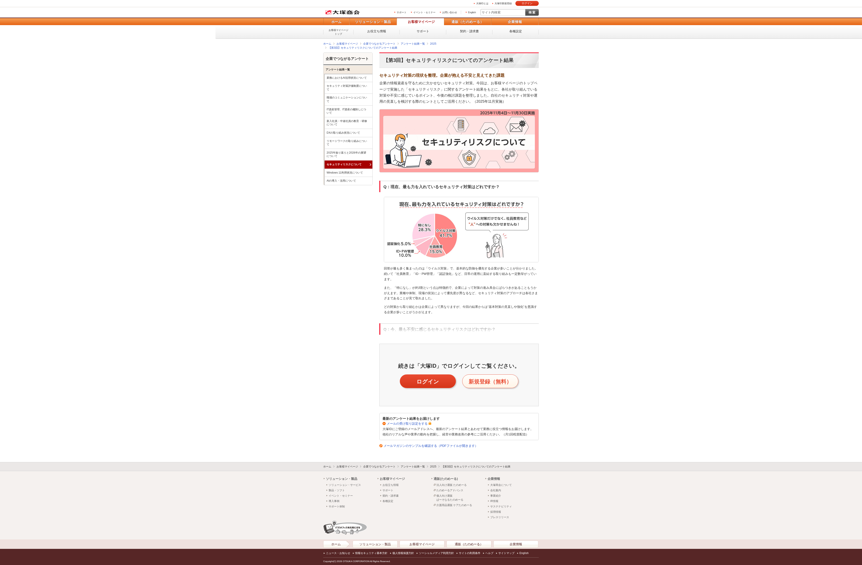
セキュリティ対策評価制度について (347, 87)
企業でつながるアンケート (379, 43)
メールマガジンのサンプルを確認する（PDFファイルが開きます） (431, 446)
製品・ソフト (337, 490)
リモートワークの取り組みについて (347, 142)
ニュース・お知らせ (338, 553)
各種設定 (515, 31)
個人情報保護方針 (403, 553)
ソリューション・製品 (373, 22)
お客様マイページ (421, 22)
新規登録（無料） (490, 381)
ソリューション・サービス (345, 485)
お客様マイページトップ (338, 32)
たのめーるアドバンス (449, 490)
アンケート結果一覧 (413, 43)
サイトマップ (506, 553)
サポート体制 (337, 506)
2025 (433, 43)
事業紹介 (495, 495)
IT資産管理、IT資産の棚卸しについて (346, 111)
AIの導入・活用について (341, 180)
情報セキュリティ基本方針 (371, 553)
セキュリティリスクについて (344, 164)
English (472, 12)
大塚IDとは (482, 3)
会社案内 (495, 490)
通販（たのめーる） (467, 22)
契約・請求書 (469, 31)
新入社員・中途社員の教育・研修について (347, 123)
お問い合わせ (449, 12)
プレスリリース (499, 517)
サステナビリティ (501, 506)
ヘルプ (489, 553)
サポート (402, 12)
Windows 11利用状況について (345, 172)
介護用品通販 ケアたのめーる (454, 505)
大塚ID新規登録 (503, 3)
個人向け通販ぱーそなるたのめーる (449, 497)
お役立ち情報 (376, 31)
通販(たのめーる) (446, 478)
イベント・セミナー (424, 12)
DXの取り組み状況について (343, 132)
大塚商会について (501, 485)
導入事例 (334, 501)
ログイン (527, 3)
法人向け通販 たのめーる (451, 485)
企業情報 (515, 22)
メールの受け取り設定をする (407, 423)
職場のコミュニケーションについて (347, 99)
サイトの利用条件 (469, 553)
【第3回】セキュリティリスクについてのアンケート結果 (362, 47)
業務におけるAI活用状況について (347, 77)
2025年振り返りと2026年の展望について (346, 154)
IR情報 (494, 501)
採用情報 (495, 511)
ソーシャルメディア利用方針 (436, 553)
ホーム (336, 22)
